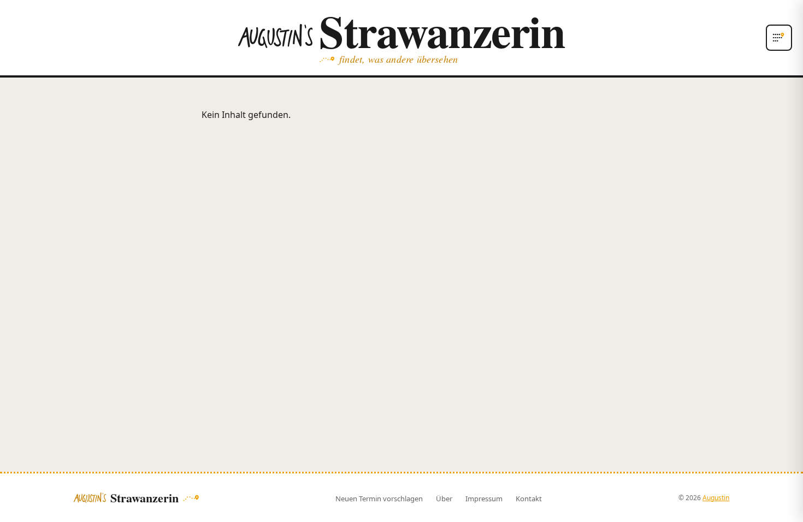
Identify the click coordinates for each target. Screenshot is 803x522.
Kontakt (529, 498)
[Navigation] (779, 38)
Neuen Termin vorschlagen (379, 498)
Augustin (715, 497)
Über (444, 498)
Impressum (484, 498)
